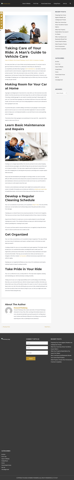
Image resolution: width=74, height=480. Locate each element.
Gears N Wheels (9, 60)
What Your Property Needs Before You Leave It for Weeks (61, 32)
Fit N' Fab (57, 64)
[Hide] (0, 30)
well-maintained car (30, 68)
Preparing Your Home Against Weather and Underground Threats (60, 17)
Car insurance (22, 256)
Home (56, 72)
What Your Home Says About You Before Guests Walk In (61, 25)
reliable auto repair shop (41, 189)
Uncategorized (59, 79)
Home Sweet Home (60, 74)
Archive (57, 61)
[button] (70, 3)
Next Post (48, 326)
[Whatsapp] (1, 21)
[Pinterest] (1, 24)
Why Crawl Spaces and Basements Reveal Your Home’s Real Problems (61, 39)
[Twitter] (1, 16)
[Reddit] (1, 18)
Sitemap (55, 477)
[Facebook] (1, 13)
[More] (1, 27)
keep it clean (36, 204)
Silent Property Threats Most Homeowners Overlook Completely (61, 46)
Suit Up (57, 77)
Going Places (58, 69)
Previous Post (6, 326)
